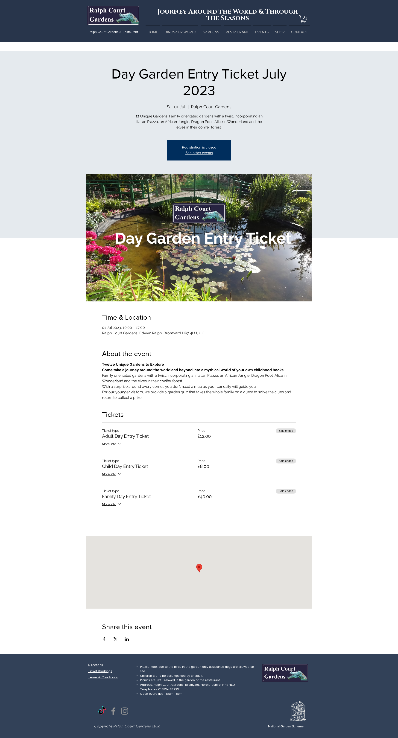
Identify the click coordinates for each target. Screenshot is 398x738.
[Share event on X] (115, 639)
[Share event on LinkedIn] (127, 639)
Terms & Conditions (103, 677)
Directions (95, 665)
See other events (199, 153)
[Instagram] (124, 711)
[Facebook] (113, 711)
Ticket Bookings (100, 671)
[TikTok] (102, 711)
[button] (303, 19)
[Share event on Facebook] (104, 639)
